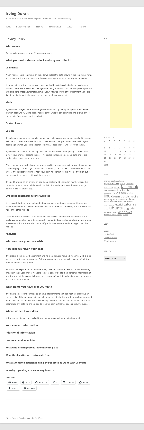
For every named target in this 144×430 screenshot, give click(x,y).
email (117, 187)
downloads (108, 187)
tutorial (118, 204)
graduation (108, 193)
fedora (110, 190)
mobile (134, 196)
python (113, 201)
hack (115, 192)
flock (115, 190)
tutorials (130, 204)
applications (111, 183)
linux (108, 196)
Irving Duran (17, 13)
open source (122, 200)
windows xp (109, 214)
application (120, 181)
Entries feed (109, 234)
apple (113, 181)
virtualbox (108, 212)
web (115, 212)
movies (106, 200)
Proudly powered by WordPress (31, 418)
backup (122, 184)
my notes (113, 199)
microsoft (123, 196)
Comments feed (110, 237)
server (120, 202)
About (70, 27)
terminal (130, 202)
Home (8, 27)
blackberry (129, 184)
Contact (83, 27)
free (119, 190)
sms (124, 201)
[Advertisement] (121, 86)
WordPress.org (110, 241)
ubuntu (116, 208)
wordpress (118, 215)
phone (131, 199)
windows (125, 211)
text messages (109, 205)
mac (115, 196)
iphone (122, 192)
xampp (125, 215)
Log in (106, 231)
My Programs (55, 27)
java (128, 193)
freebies (127, 190)
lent (131, 193)
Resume (39, 27)
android (107, 181)
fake (105, 190)
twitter (106, 209)
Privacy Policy (23, 27)
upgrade (129, 208)
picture (106, 202)
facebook (129, 186)
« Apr (106, 164)
